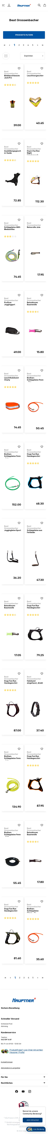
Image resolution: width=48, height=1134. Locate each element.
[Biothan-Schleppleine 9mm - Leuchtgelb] (12, 785)
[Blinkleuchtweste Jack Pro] (12, 104)
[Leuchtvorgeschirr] (35, 102)
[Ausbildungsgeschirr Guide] (12, 179)
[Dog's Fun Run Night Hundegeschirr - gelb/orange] (35, 180)
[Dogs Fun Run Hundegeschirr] (35, 482)
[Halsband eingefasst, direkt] (35, 709)
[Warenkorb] (44, 5)
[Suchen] (39, 5)
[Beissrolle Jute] (35, 253)
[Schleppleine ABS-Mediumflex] (12, 255)
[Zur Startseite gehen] (24, 5)
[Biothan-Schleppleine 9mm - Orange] (35, 407)
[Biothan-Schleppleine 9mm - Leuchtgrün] (12, 483)
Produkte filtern (24, 35)
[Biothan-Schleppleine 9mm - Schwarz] (12, 862)
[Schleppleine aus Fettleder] (35, 559)
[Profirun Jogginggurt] (12, 331)
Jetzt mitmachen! (32, 1120)
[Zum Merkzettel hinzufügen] (19, 68)
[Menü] (3, 5)
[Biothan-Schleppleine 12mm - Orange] (35, 938)
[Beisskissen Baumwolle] (35, 331)
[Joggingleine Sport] (12, 557)
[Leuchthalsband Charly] (12, 406)
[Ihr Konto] (9, 5)
